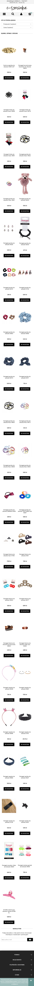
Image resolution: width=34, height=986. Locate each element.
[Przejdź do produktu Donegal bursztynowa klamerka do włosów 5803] (25, 50)
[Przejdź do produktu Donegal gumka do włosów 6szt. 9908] (9, 450)
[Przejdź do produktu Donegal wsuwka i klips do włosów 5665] (9, 850)
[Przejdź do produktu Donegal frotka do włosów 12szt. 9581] (9, 139)
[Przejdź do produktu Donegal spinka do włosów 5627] (25, 761)
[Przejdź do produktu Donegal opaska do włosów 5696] (9, 717)
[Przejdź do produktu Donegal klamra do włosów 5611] (25, 539)
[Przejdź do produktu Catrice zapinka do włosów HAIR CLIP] (9, 50)
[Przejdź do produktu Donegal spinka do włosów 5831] (25, 805)
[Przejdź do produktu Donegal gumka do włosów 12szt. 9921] (9, 183)
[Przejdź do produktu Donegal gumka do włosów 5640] (25, 228)
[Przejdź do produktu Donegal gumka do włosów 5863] (9, 317)
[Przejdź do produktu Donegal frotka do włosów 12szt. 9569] (9, 94)
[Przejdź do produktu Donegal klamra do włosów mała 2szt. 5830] (25, 628)
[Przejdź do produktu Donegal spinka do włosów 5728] (9, 805)
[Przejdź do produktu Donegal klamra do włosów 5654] (9, 583)
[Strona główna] (17, 7)
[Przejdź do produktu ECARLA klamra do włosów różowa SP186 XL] (9, 894)
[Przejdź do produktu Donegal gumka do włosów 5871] (25, 361)
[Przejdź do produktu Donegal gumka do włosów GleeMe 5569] (9, 494)
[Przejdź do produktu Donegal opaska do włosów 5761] (25, 717)
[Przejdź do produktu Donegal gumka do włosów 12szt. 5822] (25, 139)
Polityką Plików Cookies (11, 981)
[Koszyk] (30, 14)
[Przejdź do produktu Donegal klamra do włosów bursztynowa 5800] (9, 628)
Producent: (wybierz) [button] (9, 24)
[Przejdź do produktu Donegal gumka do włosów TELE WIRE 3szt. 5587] (25, 494)
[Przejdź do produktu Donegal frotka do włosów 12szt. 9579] (25, 94)
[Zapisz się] (30, 939)
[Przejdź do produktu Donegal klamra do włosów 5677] (25, 583)
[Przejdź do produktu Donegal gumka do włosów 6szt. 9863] (9, 405)
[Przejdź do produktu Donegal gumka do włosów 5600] (25, 183)
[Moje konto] (21, 14)
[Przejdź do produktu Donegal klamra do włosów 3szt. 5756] (9, 539)
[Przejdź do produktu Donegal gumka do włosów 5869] (25, 317)
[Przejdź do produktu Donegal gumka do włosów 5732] (25, 272)
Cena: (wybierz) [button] (8, 27)
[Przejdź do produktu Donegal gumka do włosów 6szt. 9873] (25, 405)
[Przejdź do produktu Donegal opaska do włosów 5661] (25, 672)
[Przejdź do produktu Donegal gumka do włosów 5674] (9, 272)
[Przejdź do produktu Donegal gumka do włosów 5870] (9, 361)
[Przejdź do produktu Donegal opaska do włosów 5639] (9, 672)
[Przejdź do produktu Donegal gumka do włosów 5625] (9, 228)
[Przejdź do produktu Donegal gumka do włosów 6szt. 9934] (25, 450)
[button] (4, 14)
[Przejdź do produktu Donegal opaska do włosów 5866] (9, 761)
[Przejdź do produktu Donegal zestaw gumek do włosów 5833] (25, 850)
